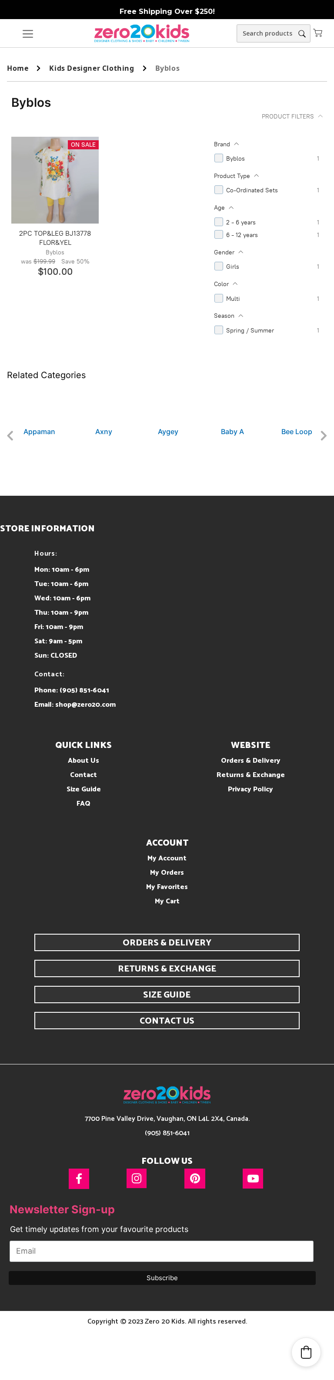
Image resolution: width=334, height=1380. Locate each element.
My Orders (167, 873)
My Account (167, 858)
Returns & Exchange (251, 775)
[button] (318, 32)
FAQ (83, 804)
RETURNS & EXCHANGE (167, 969)
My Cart (167, 901)
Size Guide (84, 789)
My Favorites (167, 887)
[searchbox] (274, 33)
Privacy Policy (250, 789)
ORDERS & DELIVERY (167, 943)
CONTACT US (167, 1021)
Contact (83, 775)
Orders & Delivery (251, 761)
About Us (83, 761)
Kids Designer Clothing (91, 68)
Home (17, 68)
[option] (39, 409)
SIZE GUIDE (166, 995)
